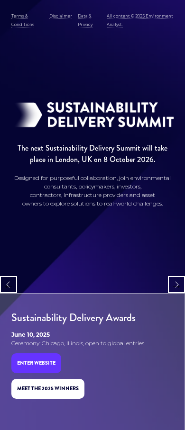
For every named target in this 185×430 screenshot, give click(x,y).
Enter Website (36, 363)
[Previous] (8, 284)
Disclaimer (60, 16)
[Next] (176, 284)
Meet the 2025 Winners (48, 388)
